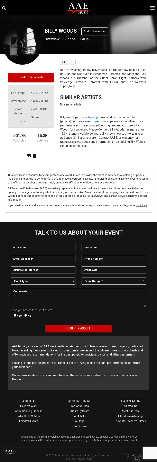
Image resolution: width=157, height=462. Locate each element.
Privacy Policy (84, 458)
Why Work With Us (29, 416)
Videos (70, 39)
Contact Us (130, 405)
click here (141, 205)
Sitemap (70, 458)
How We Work (28, 405)
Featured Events (28, 420)
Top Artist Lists (80, 405)
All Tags (79, 420)
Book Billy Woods (31, 77)
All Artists (79, 416)
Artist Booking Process (28, 411)
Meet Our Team (131, 411)
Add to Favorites (95, 31)
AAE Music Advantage (131, 416)
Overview (52, 39)
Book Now (80, 426)
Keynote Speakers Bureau (131, 420)
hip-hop (23, 121)
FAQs (84, 39)
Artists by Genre (79, 411)
